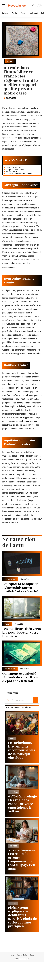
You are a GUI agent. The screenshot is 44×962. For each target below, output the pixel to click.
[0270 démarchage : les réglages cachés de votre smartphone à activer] (22, 777)
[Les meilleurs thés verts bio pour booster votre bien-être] (22, 608)
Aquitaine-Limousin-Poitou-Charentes (19, 173)
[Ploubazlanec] (16, 5)
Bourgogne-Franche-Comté (15, 170)
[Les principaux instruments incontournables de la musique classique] (22, 723)
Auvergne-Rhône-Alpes (13, 168)
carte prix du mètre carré (22, 230)
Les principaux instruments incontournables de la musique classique (21, 750)
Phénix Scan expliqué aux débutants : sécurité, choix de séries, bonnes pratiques (22, 917)
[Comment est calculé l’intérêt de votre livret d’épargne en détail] (22, 653)
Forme (7, 624)
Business (13, 846)
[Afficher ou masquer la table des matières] (33, 160)
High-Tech (14, 792)
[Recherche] (33, 5)
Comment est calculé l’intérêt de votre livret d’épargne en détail (20, 677)
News (9, 61)
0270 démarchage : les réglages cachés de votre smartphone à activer (22, 804)
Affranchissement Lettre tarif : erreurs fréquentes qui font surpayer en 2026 (23, 859)
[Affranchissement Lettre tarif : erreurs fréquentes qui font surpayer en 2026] (22, 831)
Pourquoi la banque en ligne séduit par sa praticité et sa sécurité (20, 587)
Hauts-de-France (11, 172)
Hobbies (13, 903)
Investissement (10, 579)
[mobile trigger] (4, 5)
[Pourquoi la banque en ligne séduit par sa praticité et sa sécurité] (22, 563)
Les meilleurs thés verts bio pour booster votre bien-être (21, 632)
